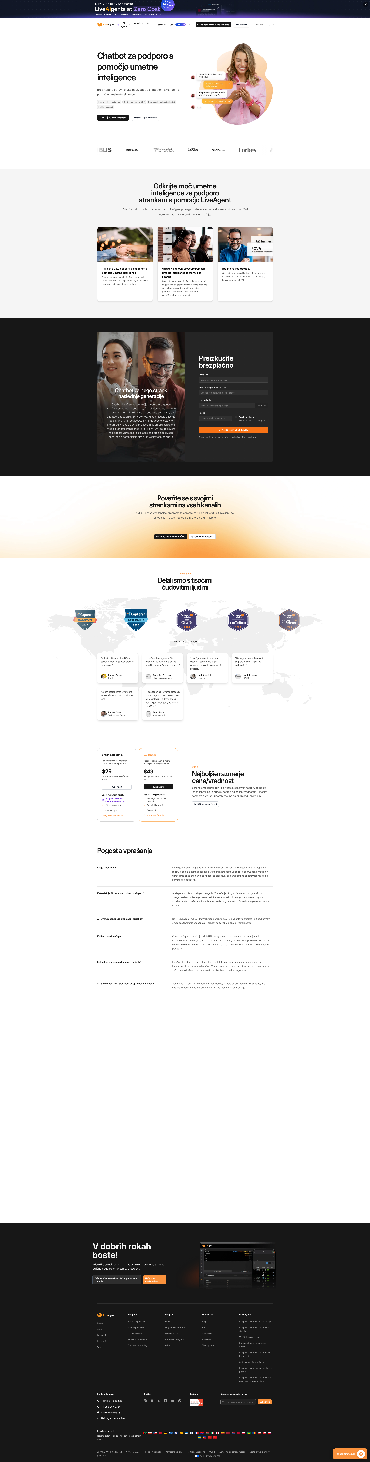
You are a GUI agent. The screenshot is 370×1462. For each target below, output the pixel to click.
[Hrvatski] (202, 1433)
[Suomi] (191, 1433)
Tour (99, 1347)
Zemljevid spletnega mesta (232, 1452)
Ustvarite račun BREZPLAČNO (233, 430)
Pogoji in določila (153, 1452)
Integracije (102, 1341)
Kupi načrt (117, 787)
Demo (100, 1323)
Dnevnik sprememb (137, 1339)
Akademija (207, 1333)
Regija (202, 413)
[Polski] (243, 1433)
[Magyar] (207, 1433)
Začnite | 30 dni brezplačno (113, 117)
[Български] (150, 1433)
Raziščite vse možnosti (205, 804)
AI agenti (124, 25)
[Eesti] (186, 1433)
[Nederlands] (233, 1433)
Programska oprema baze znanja (255, 1321)
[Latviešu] (228, 1433)
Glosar (205, 1327)
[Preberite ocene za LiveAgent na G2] (197, 1402)
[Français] (197, 1433)
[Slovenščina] (269, 1433)
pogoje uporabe (229, 437)
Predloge (206, 1339)
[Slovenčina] (264, 1433)
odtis (167, 1345)
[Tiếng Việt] (210, 1437)
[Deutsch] (165, 1433)
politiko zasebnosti (248, 437)
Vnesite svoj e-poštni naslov (212, 387)
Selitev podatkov (136, 1327)
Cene (99, 1329)
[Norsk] (238, 1433)
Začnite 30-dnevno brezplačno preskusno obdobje (116, 1279)
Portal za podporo (136, 1321)
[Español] (181, 1433)
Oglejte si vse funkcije (112, 815)
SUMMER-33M (110, 14)
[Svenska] (199, 1437)
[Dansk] (160, 1433)
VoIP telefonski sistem (249, 1337)
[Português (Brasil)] (249, 1433)
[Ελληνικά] (171, 1433)
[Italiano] (212, 1433)
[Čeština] (155, 1433)
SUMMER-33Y (137, 14)
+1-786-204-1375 (110, 1412)
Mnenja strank (172, 1333)
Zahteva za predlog (137, 1345)
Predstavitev (241, 24)
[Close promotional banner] (365, 4)
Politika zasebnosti (196, 1452)
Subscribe (265, 1401)
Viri (148, 23)
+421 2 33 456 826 (111, 1400)
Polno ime (203, 374)
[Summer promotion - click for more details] (185, 9)
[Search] (190, 24)
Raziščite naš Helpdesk (202, 536)
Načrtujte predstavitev (145, 117)
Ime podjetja (205, 400)
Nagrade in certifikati (175, 1327)
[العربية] (145, 1433)
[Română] (254, 1433)
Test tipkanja (208, 1345)
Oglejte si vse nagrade (183, 641)
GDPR (212, 1452)
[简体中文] (215, 1437)
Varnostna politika (173, 1452)
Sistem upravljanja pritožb (251, 1362)
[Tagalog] (204, 1437)
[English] (176, 1433)
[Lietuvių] (223, 1433)
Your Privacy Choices (210, 1456)
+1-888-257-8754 (110, 1406)
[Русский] (259, 1433)
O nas (168, 1321)
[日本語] (217, 1433)
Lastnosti (101, 1335)
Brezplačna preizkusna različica (213, 24)
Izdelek (137, 23)
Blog (204, 1321)
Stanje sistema (135, 1333)
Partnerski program (174, 1339)
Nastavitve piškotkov (259, 1452)
